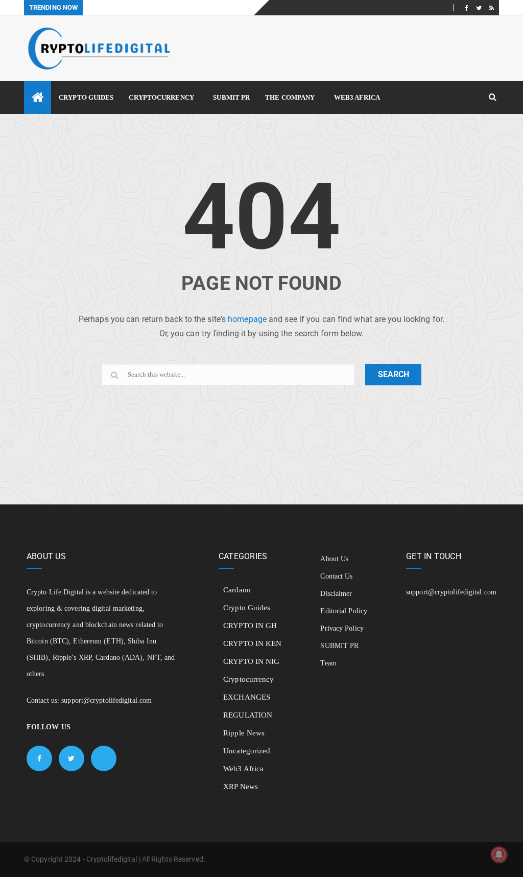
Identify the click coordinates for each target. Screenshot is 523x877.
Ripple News (244, 733)
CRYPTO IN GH (250, 625)
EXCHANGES (246, 697)
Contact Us (336, 576)
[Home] (37, 97)
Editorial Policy (343, 611)
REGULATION (247, 715)
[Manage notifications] (499, 854)
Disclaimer (336, 593)
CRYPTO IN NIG (251, 661)
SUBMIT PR (231, 97)
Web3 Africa (357, 97)
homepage (247, 319)
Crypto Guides (86, 97)
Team (328, 663)
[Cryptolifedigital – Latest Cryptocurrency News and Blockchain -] (98, 48)
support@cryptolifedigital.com (106, 700)
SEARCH (393, 374)
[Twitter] (479, 7)
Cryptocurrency (161, 97)
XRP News (240, 786)
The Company (290, 97)
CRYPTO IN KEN (252, 643)
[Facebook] (466, 7)
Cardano (237, 590)
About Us (334, 559)
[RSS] (491, 7)
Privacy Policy (341, 628)
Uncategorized (246, 751)
